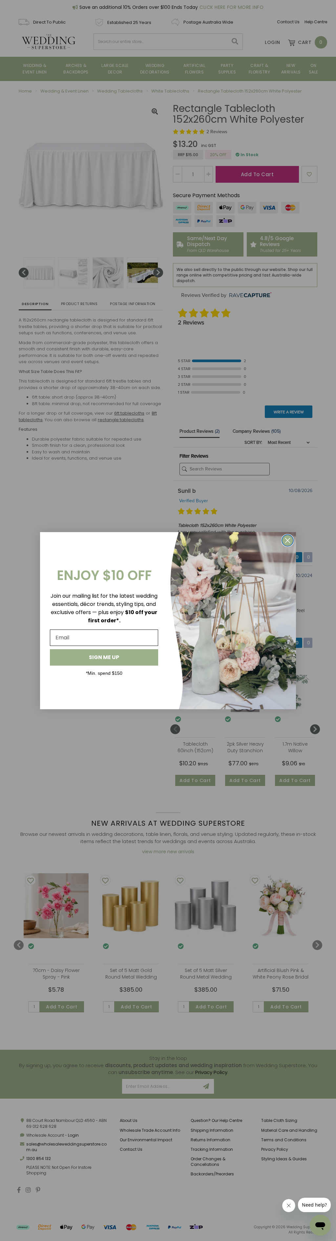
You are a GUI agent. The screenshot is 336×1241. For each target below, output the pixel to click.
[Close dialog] (287, 540)
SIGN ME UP (104, 657)
